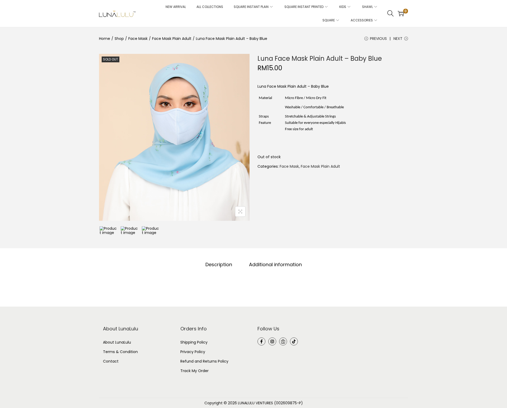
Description (218, 264)
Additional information (275, 264)
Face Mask (138, 38)
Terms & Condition (120, 351)
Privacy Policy (192, 351)
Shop (119, 38)
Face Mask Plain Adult (171, 38)
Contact (111, 361)
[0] (401, 13)
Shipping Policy (194, 342)
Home (104, 38)
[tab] (218, 264)
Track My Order (194, 370)
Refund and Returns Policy (204, 361)
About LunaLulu (117, 342)
